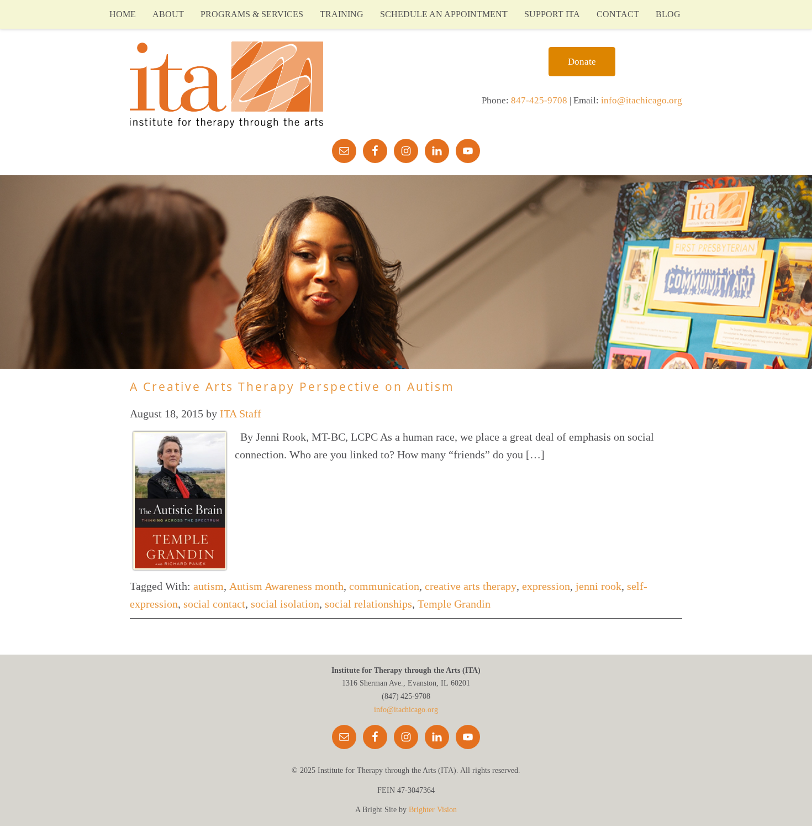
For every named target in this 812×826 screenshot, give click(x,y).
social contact (214, 604)
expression (546, 586)
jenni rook (598, 586)
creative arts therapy (470, 586)
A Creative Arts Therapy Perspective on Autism (292, 386)
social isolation (285, 604)
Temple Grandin (454, 604)
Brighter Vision (433, 810)
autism (208, 586)
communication (384, 586)
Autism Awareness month (286, 586)
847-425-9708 (539, 100)
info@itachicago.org (641, 100)
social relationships (368, 604)
